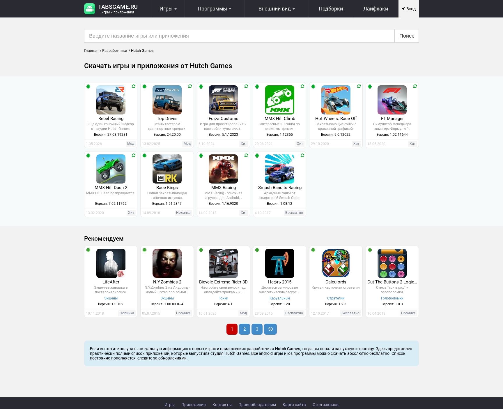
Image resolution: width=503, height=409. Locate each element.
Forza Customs (223, 118)
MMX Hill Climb (280, 118)
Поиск (406, 36)
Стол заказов (326, 404)
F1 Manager (392, 118)
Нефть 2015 (279, 282)
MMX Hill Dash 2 (111, 187)
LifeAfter (110, 282)
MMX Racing (223, 187)
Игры (169, 404)
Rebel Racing (110, 118)
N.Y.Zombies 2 (167, 282)
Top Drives (167, 118)
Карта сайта (294, 404)
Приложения (193, 404)
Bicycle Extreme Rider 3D (223, 282)
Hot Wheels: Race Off (336, 118)
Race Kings (167, 187)
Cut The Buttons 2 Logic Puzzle (393, 282)
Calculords (335, 282)
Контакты (222, 404)
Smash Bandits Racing (280, 187)
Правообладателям (257, 404)
